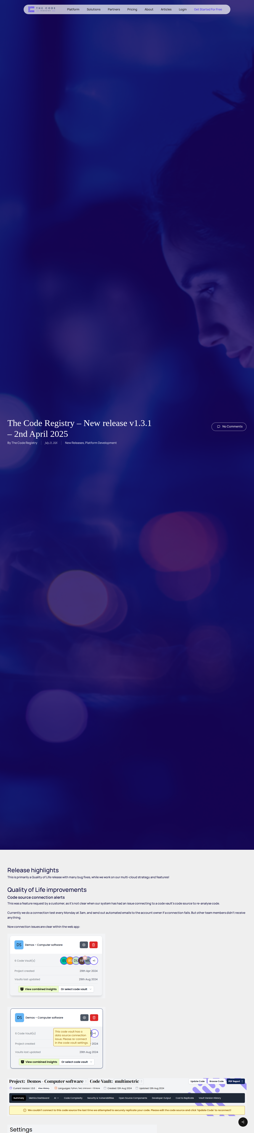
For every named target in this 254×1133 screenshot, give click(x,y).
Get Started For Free (208, 9)
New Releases (74, 443)
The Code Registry (24, 443)
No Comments (232, 426)
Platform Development (101, 443)
